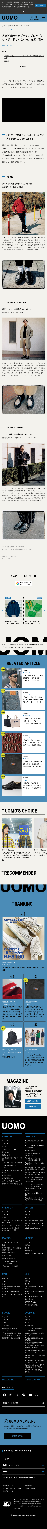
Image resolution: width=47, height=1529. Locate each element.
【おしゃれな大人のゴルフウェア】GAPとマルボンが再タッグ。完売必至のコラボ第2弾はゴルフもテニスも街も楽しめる (34, 1060)
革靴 (4, 45)
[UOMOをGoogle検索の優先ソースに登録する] (23, 583)
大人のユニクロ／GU (10, 1004)
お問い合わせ (28, 1485)
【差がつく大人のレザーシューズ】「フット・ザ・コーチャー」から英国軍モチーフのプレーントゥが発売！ (32, 785)
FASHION (13, 645)
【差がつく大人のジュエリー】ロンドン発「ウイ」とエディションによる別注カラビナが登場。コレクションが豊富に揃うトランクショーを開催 (33, 742)
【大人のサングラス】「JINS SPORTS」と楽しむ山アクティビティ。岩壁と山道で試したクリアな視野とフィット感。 (33, 678)
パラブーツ (10, 45)
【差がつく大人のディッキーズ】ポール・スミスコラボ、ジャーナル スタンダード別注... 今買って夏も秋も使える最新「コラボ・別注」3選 (33, 764)
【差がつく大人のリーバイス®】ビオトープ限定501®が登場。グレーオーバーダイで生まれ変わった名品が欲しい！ (33, 699)
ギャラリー (7, 964)
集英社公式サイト (8, 1485)
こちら (18, 1508)
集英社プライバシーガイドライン (12, 1488)
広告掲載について (8, 1491)
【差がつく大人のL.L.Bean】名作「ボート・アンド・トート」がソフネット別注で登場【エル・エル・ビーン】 (33, 721)
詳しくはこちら (40, 5)
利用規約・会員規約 (30, 1488)
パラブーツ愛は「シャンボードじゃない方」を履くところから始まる (24, 57)
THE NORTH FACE (9, 1057)
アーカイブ (8, 29)
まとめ (26, 758)
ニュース (27, 694)
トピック (27, 673)
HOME (4, 645)
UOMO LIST (6, 850)
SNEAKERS (6, 962)
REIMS (6, 61)
